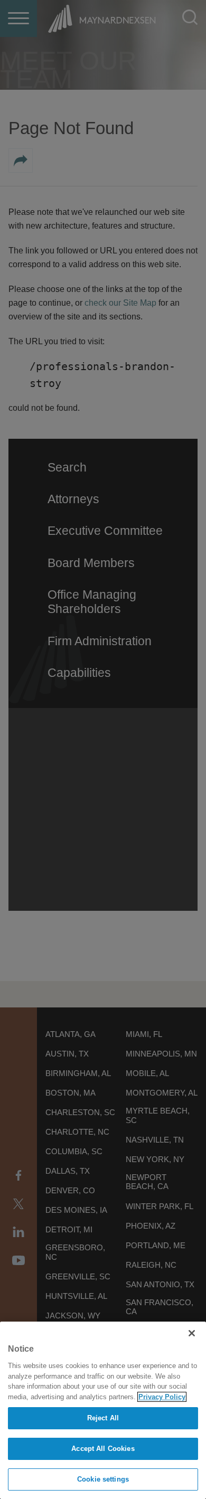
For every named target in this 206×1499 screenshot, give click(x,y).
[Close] (191, 1333)
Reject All (103, 1418)
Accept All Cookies (102, 1449)
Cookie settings (103, 1479)
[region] (103, 1410)
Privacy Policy (161, 1397)
